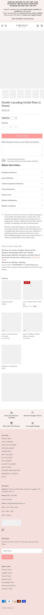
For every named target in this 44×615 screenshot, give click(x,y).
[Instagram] (3, 530)
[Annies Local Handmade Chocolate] (11, 322)
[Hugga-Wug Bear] (11, 290)
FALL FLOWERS (7, 442)
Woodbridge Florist (8, 582)
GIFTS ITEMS (6, 467)
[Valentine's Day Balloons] (11, 354)
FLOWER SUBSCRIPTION (11, 470)
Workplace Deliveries (9, 172)
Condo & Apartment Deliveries (12, 183)
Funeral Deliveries (8, 189)
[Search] (7, 25)
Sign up (7, 557)
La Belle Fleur (10, 608)
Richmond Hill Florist (8, 585)
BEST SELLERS (7, 454)
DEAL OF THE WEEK (9, 445)
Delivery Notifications (9, 200)
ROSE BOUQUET (8, 448)
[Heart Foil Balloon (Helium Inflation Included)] (32, 322)
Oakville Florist (7, 579)
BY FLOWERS (7, 461)
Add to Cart (22, 136)
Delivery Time (6, 195)
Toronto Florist (6, 576)
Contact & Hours (28, 18)
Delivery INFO (6, 438)
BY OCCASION (7, 458)
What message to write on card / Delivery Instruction (20, 142)
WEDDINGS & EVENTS (10, 474)
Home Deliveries (7, 178)
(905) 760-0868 (17, 18)
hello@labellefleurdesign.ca (16, 503)
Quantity (5, 123)
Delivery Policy (7, 569)
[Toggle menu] (2, 25)
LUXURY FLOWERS (9, 464)
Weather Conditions (9, 206)
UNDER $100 (6, 451)
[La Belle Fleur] (22, 26)
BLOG (4, 477)
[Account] (37, 25)
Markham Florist (7, 589)
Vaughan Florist (7, 573)
